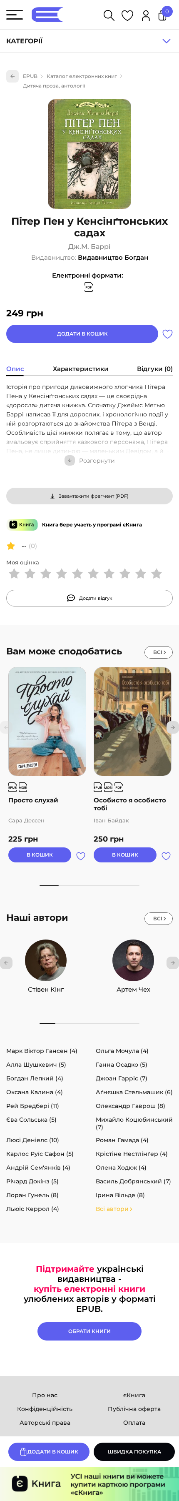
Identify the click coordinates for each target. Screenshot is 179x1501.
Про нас (44, 1395)
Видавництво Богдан (113, 257)
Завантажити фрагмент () (94, 496)
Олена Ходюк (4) (121, 1167)
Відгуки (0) (155, 369)
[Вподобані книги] (127, 17)
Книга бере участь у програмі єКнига (92, 524)
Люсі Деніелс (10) (32, 1140)
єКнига (134, 1395)
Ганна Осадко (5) (121, 1064)
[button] (173, 727)
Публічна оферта (134, 1409)
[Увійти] (146, 17)
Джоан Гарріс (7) (121, 1078)
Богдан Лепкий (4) (34, 1078)
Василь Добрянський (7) (133, 1181)
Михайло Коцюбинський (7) (134, 1123)
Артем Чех (133, 989)
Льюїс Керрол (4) (32, 1209)
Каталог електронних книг (82, 76)
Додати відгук (95, 598)
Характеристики (81, 369)
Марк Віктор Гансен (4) (41, 1051)
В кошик (40, 855)
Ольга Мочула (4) (122, 1051)
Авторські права (45, 1422)
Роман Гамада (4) (122, 1140)
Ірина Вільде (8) (120, 1195)
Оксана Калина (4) (34, 1092)
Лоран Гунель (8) (32, 1195)
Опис (15, 369)
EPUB (30, 76)
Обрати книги (89, 1331)
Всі (157, 652)
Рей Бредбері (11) (32, 1106)
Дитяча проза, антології (54, 86)
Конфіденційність (44, 1409)
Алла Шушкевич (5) (36, 1064)
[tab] (15, 370)
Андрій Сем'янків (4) (38, 1167)
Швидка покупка (134, 1451)
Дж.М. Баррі (89, 247)
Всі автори (112, 1209)
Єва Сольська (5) (31, 1119)
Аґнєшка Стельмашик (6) (134, 1092)
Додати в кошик (82, 334)
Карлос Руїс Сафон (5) (40, 1154)
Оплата (134, 1422)
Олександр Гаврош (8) (130, 1106)
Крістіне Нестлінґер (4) (132, 1154)
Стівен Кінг (46, 989)
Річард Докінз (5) (32, 1181)
